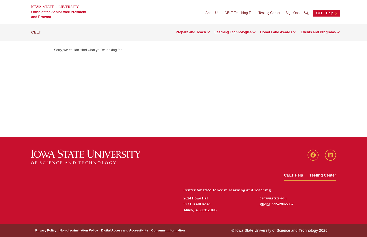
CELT (36, 32)
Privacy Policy (45, 230)
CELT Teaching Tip (238, 13)
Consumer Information (168, 230)
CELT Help (324, 13)
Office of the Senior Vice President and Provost (58, 14)
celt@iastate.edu (273, 198)
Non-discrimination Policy (78, 230)
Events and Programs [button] (318, 32)
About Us (212, 13)
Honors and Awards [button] (276, 32)
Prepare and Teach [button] (191, 32)
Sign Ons (292, 13)
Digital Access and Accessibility (124, 230)
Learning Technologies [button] (233, 32)
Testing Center (269, 13)
